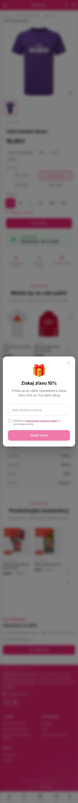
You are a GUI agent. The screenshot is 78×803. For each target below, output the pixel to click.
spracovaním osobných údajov (41, 420)
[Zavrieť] (68, 363)
